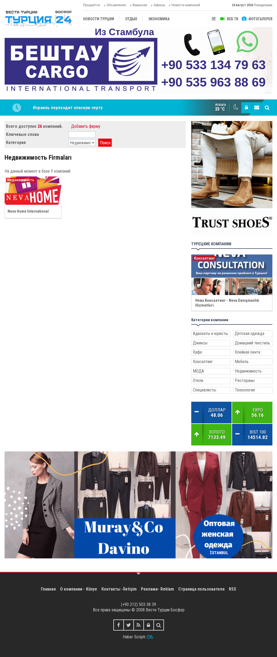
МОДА (198, 371)
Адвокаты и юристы (210, 333)
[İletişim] (257, 107)
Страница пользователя (201, 589)
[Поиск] (267, 107)
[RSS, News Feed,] (139, 625)
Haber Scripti (134, 636)
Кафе (197, 352)
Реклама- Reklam (157, 589)
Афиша (159, 5)
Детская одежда (249, 333)
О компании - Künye (78, 589)
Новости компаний (186, 5)
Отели (198, 380)
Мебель (242, 361)
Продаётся (91, 5)
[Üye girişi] (246, 107)
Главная (48, 589)
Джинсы (200, 343)
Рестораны (245, 380)
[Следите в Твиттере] (129, 625)
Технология (245, 390)
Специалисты (204, 390)
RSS (232, 589)
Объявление (116, 5)
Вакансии (140, 5)
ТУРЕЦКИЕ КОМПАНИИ (211, 244)
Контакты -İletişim (119, 589)
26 (40, 126)
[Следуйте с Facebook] (119, 625)
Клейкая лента (247, 352)
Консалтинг (203, 361)
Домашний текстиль (252, 343)
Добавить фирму (85, 126)
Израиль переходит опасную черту (68, 107)
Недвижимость (248, 371)
